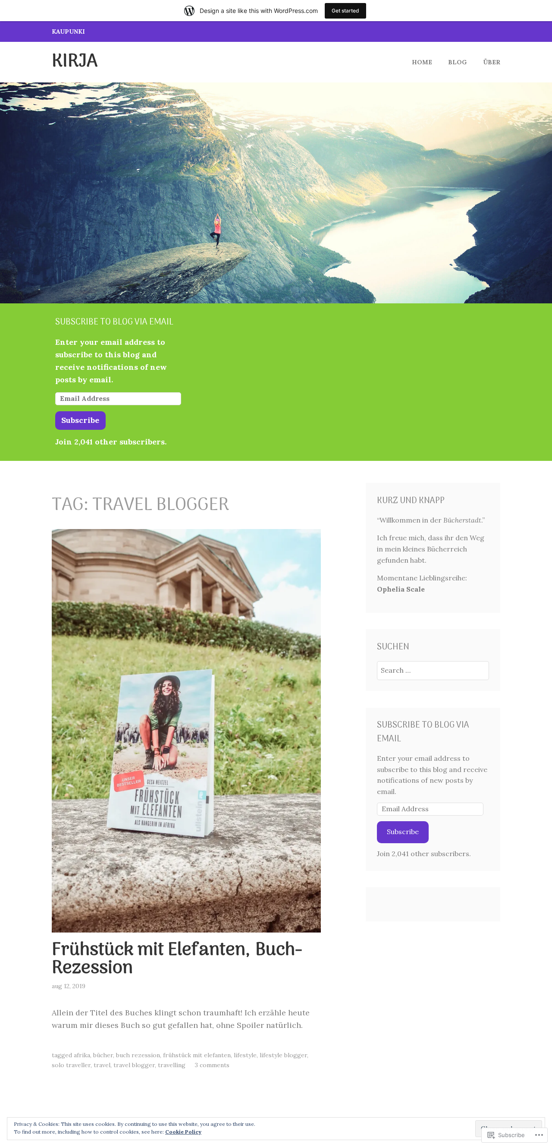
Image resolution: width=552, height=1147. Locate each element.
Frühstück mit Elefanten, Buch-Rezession (177, 959)
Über (491, 62)
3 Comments (212, 1065)
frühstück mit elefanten (197, 1055)
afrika (82, 1055)
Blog (457, 62)
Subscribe (80, 420)
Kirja (74, 62)
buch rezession (138, 1055)
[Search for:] (433, 670)
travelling (171, 1065)
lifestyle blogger (283, 1055)
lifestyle (245, 1055)
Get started (345, 10)
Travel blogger (134, 1065)
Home (422, 62)
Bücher (103, 1055)
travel (102, 1065)
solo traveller (71, 1065)
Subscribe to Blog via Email (114, 322)
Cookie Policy (183, 1131)
